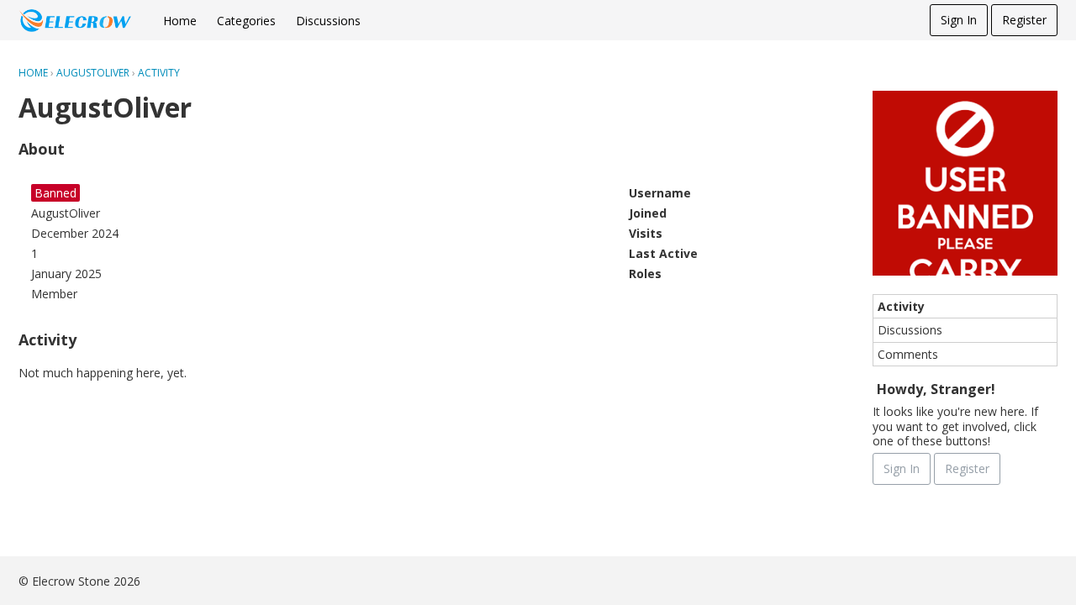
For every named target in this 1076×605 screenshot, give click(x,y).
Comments (908, 354)
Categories (246, 21)
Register (1024, 20)
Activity (901, 306)
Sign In (959, 20)
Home (180, 21)
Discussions (328, 21)
